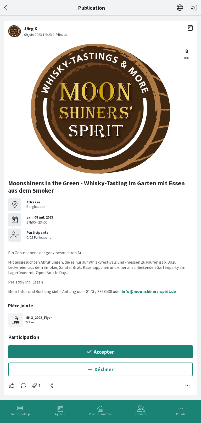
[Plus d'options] (187, 385)
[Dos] (6, 7)
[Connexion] (194, 7)
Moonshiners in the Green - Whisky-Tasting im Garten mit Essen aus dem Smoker (96, 186)
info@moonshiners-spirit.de (149, 291)
